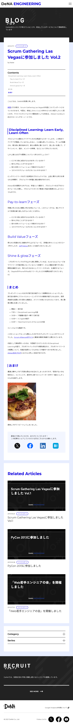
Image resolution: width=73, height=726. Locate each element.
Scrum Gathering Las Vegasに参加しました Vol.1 (35, 519)
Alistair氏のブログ (14, 353)
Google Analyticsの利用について (56, 708)
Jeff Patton (23, 246)
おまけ (10, 92)
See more (36, 691)
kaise (12, 62)
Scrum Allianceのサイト (23, 337)
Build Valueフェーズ (17, 82)
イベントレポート (21, 46)
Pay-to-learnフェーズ (17, 79)
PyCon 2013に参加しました (24, 565)
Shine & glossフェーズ (17, 86)
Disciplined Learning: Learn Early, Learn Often (24, 76)
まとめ (10, 89)
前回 (9, 107)
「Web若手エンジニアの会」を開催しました (35, 611)
